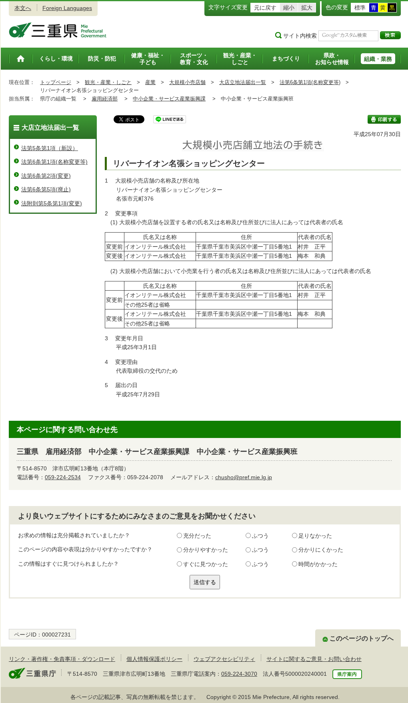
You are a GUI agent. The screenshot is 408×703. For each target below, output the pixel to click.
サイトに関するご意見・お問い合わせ (314, 659)
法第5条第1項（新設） (49, 148)
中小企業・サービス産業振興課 (169, 99)
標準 (360, 7)
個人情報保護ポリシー (154, 659)
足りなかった (315, 535)
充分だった (197, 535)
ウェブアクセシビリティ (224, 659)
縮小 (288, 7)
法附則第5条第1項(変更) (51, 203)
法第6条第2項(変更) (46, 176)
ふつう (260, 535)
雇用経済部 (105, 99)
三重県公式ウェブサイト (58, 30)
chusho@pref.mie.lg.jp (243, 477)
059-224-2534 (63, 477)
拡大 (306, 7)
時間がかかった (318, 564)
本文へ (22, 8)
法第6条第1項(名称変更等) (310, 82)
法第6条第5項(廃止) (46, 189)
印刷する (384, 119)
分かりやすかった (205, 549)
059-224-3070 (239, 674)
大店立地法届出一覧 (242, 82)
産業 (150, 82)
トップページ (55, 82)
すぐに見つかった (205, 564)
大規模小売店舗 (187, 82)
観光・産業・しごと (108, 82)
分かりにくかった (320, 549)
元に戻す (265, 7)
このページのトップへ (362, 638)
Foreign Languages (67, 8)
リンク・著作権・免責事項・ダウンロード (62, 659)
